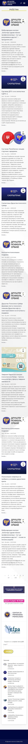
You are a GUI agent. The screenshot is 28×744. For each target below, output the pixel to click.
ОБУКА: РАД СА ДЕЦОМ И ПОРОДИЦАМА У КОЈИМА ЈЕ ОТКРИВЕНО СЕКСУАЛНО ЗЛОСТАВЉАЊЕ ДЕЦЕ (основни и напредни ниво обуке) (16, 690)
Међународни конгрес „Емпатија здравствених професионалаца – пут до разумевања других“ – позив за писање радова (14, 535)
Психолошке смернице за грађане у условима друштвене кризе (13, 479)
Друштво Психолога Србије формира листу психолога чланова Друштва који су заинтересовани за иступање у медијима (13, 308)
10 (8, 578)
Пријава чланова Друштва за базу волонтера (16, 672)
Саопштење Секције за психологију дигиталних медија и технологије (14, 679)
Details (3, 71)
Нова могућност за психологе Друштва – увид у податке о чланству (16, 665)
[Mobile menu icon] (24, 3)
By (7, 42)
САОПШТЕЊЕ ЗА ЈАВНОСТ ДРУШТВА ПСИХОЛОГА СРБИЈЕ (15, 708)
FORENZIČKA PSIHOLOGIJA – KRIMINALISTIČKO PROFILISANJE (16, 717)
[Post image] (5, 664)
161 (16, 578)
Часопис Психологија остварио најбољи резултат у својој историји (16, 700)
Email (5, 644)
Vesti (3, 42)
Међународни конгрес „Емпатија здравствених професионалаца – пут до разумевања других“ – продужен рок (11, 35)
